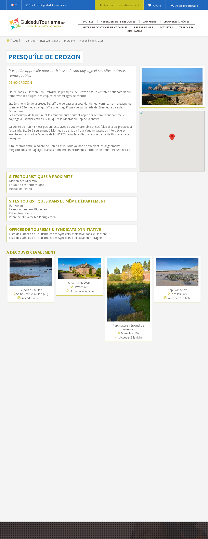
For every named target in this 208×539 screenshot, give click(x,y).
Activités (166, 27)
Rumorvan (16, 205)
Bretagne (69, 40)
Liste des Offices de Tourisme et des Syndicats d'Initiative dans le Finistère (58, 234)
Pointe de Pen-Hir (20, 189)
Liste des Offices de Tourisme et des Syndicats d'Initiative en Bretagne (55, 238)
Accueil (15, 40)
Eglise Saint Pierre (20, 213)
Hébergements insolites (118, 21)
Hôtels (88, 21)
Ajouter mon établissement (121, 5)
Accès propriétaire (187, 6)
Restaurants (143, 27)
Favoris (157, 5)
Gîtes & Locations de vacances (105, 27)
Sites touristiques (50, 40)
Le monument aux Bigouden (28, 209)
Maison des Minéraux (23, 181)
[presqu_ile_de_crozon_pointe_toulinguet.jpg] (172, 103)
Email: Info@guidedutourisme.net (48, 5)
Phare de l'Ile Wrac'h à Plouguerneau (33, 217)
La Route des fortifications (26, 185)
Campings (150, 21)
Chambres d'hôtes (177, 21)
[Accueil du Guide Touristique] (37, 29)
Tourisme (29, 40)
